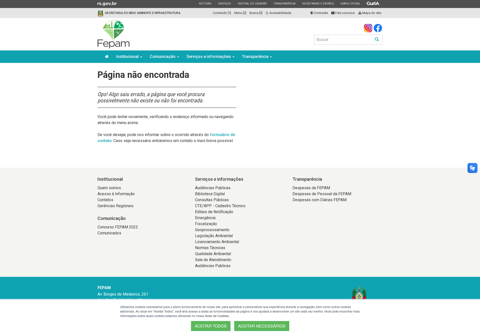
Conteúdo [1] (222, 13)
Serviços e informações (209, 56)
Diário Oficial (350, 3)
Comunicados (109, 233)
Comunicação (163, 56)
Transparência (284, 3)
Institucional (128, 56)
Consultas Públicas (212, 199)
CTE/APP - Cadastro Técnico (220, 205)
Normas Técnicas (210, 247)
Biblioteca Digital (210, 193)
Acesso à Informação (116, 193)
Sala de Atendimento (213, 259)
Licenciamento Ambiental (217, 241)
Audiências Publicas (212, 187)
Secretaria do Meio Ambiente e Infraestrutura (142, 13)
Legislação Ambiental (214, 235)
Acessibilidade (280, 13)
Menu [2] (240, 13)
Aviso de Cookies (217, 316)
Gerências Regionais (116, 205)
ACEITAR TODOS (211, 326)
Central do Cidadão (252, 3)
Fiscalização (206, 223)
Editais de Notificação (214, 211)
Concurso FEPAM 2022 (118, 227)
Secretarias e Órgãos (318, 3)
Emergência (205, 217)
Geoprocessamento (212, 229)
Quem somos (109, 187)
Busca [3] (256, 13)
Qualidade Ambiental (213, 253)
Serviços (224, 3)
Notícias (205, 3)
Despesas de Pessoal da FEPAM (321, 193)
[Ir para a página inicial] (114, 34)
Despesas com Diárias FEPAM (319, 199)
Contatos (105, 199)
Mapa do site (371, 13)
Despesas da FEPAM (311, 187)
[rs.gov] (107, 3)
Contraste (320, 13)
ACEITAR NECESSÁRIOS (262, 326)
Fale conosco (344, 13)
